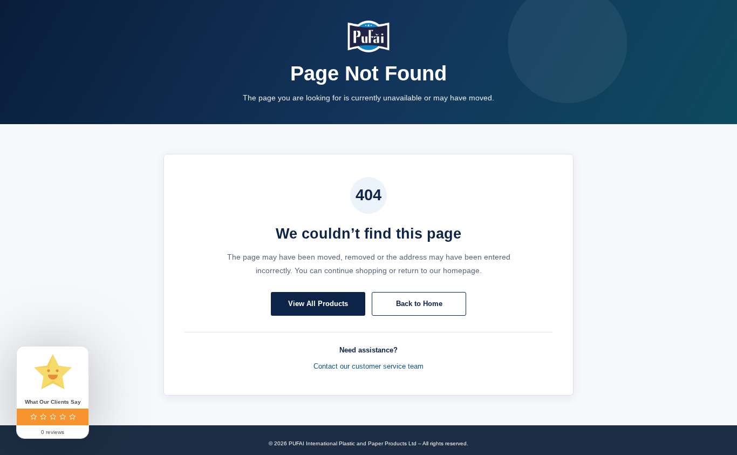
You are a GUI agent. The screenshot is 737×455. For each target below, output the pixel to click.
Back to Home (419, 304)
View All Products (318, 304)
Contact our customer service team (368, 366)
